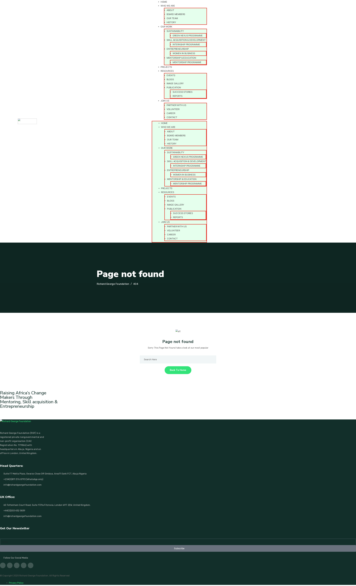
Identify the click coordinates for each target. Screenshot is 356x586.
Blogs (170, 79)
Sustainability (175, 31)
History (171, 22)
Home (164, 1)
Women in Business (184, 53)
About (170, 10)
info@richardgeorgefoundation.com (22, 485)
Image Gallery (175, 83)
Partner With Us (176, 105)
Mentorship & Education (181, 57)
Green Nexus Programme (188, 35)
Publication (174, 87)
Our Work (166, 26)
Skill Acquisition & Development (186, 40)
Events (171, 75)
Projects (166, 67)
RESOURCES (167, 70)
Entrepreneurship (178, 48)
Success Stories (182, 92)
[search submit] (210, 359)
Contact (172, 117)
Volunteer (173, 109)
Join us (165, 100)
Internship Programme (186, 44)
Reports (177, 96)
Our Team (172, 18)
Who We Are (168, 5)
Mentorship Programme (187, 62)
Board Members (176, 14)
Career (171, 113)
